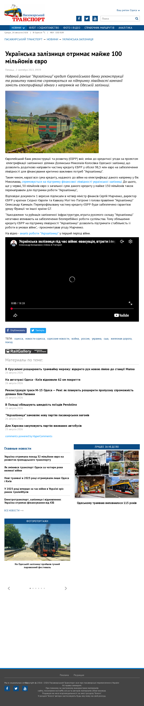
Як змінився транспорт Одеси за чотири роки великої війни (33, 468)
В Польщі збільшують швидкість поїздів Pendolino (41, 404)
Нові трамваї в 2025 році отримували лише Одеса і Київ (36, 479)
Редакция (79, 675)
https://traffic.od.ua (28, 12)
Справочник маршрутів (99, 27)
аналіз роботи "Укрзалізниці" (39, 233)
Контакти (72, 33)
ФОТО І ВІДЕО (71, 27)
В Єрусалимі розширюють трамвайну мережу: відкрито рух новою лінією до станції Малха (70, 369)
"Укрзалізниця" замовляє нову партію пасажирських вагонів (47, 415)
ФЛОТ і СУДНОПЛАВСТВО (44, 27)
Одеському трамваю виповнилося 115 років (107, 503)
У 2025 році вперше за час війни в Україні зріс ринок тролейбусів (34, 490)
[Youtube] (95, 18)
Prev (9, 588)
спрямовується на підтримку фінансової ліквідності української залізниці (72, 182)
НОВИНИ (16, 27)
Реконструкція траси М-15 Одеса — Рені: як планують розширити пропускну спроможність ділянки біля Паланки (69, 392)
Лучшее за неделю (107, 446)
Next (66, 588)
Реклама (64, 675)
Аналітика (125, 27)
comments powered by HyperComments (28, 436)
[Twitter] (87, 18)
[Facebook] (79, 18)
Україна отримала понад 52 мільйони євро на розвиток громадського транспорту (34, 458)
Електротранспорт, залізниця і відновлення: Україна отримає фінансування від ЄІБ (32, 501)
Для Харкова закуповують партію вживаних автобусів (43, 426)
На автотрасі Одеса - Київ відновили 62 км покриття (42, 380)
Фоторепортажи (37, 521)
